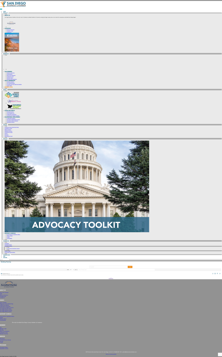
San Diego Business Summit (6, 310)
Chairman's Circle (4, 332)
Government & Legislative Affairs (7, 316)
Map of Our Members (4, 331)
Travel (1, 342)
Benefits (2, 330)
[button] (1, 274)
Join (1, 327)
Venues (1, 341)
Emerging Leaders (4, 347)
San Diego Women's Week (5, 309)
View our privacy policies (111, 354)
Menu (1, 9)
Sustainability (3, 320)
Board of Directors (4, 295)
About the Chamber (4, 292)
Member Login (3, 328)
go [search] (130, 266)
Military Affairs (3, 319)
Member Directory (4, 333)
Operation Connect (4, 348)
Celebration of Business (5, 306)
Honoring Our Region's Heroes (7, 307)
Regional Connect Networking (6, 303)
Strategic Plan (3, 296)
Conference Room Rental (5, 340)
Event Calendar (3, 302)
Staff (1, 293)
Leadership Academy (4, 305)
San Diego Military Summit (6, 311)
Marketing (2, 338)
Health (1, 317)
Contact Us (2, 297)
